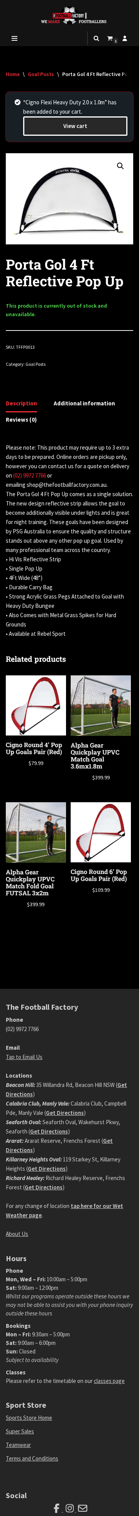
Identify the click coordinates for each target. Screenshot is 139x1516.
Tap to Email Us (24, 1057)
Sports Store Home (29, 1417)
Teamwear (18, 1445)
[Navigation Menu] (14, 38)
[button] (120, 166)
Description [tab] (21, 403)
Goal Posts (41, 74)
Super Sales (20, 1431)
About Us (17, 1233)
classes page (109, 1380)
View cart (75, 126)
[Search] (96, 38)
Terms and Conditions (32, 1458)
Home (13, 74)
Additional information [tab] (84, 403)
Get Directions (65, 1112)
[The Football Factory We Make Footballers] (69, 15)
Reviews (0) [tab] (21, 419)
